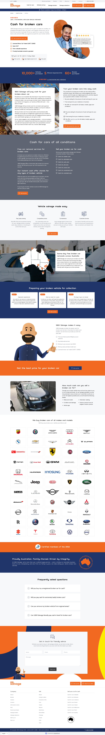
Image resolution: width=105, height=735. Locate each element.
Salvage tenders (52, 5)
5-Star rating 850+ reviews (56, 79)
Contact (80, 1)
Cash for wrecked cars (65, 173)
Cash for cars (30, 5)
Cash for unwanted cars (65, 170)
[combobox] (4, 733)
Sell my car (13, 717)
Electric (40, 707)
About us (67, 1)
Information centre (14, 705)
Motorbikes (41, 712)
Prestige (41, 715)
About (11, 694)
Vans (40, 722)
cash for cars (74, 119)
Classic (40, 705)
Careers (74, 1)
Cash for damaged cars (65, 159)
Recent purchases (46, 1)
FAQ (61, 1)
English (3, 733)
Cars (40, 702)
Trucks (40, 717)
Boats (40, 694)
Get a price (78, 5)
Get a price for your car (20, 38)
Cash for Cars (19, 13)
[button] (30, 5)
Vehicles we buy (41, 5)
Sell (40, 691)
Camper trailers (42, 697)
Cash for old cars (63, 164)
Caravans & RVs (42, 699)
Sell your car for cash (74, 691)
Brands (55, 1)
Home (11, 13)
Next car (12, 720)
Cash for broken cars (64, 156)
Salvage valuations (65, 5)
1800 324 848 (90, 1)
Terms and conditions (44, 730)
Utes (40, 720)
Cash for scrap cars (64, 167)
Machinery (41, 710)
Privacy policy (53, 730)
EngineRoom (57, 733)
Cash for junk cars (63, 162)
